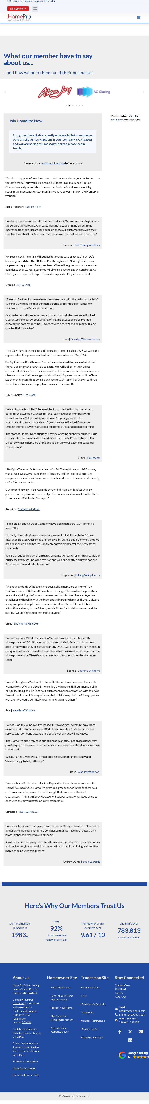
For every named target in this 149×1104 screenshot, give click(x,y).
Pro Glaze (29, 394)
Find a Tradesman (60, 987)
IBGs (84, 995)
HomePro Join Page (92, 1037)
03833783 (18, 1003)
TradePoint (87, 1012)
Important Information (53, 163)
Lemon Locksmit (90, 861)
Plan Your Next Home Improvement (62, 1017)
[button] (35, 9)
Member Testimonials (93, 1020)
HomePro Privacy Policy (26, 1074)
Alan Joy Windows (88, 771)
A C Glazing (23, 284)
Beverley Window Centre (85, 339)
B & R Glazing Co (28, 811)
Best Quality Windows (87, 245)
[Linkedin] (130, 1040)
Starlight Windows (29, 509)
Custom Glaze (33, 206)
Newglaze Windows (24, 710)
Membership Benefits (93, 1004)
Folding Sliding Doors (87, 575)
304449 (26, 1022)
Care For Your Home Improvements (62, 997)
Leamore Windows (89, 670)
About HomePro (28, 1061)
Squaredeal (93, 457)
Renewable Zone (90, 987)
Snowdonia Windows (26, 623)
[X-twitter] (130, 1032)
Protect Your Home (62, 1007)
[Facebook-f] (119, 1032)
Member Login (89, 1029)
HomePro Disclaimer (24, 1068)
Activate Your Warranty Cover (60, 1029)
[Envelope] (140, 1032)
